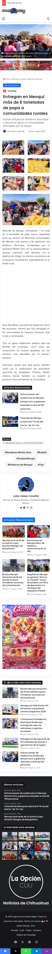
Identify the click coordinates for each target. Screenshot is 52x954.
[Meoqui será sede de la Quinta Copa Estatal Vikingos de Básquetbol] (13, 531)
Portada (14, 930)
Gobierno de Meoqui (20, 464)
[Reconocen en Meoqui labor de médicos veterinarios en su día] (38, 531)
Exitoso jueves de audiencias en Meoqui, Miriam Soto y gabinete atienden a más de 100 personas (32, 401)
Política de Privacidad (26, 935)
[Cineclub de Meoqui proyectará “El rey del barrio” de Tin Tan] (10, 421)
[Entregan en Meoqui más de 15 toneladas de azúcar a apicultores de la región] (10, 743)
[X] (27, 507)
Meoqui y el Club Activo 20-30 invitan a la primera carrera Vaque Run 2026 (34, 708)
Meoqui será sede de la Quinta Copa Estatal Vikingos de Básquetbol (13, 544)
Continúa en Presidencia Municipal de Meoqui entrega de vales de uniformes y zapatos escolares (33, 725)
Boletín (43, 452)
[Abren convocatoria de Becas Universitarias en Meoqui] (26, 855)
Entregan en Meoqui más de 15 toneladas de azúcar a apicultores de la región (35, 742)
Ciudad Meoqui (26, 458)
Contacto (37, 930)
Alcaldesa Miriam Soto (18, 452)
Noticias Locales (19, 79)
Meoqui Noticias (35, 79)
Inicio (7, 79)
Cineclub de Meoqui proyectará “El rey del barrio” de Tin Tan (31, 422)
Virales (28, 930)
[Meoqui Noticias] (13, 11)
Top (41, 464)
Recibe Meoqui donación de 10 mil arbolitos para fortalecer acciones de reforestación (13, 580)
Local (21, 930)
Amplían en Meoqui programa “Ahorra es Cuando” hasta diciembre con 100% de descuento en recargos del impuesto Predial (37, 582)
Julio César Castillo (14, 131)
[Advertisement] (26, 294)
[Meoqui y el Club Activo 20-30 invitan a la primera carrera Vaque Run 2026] (10, 709)
